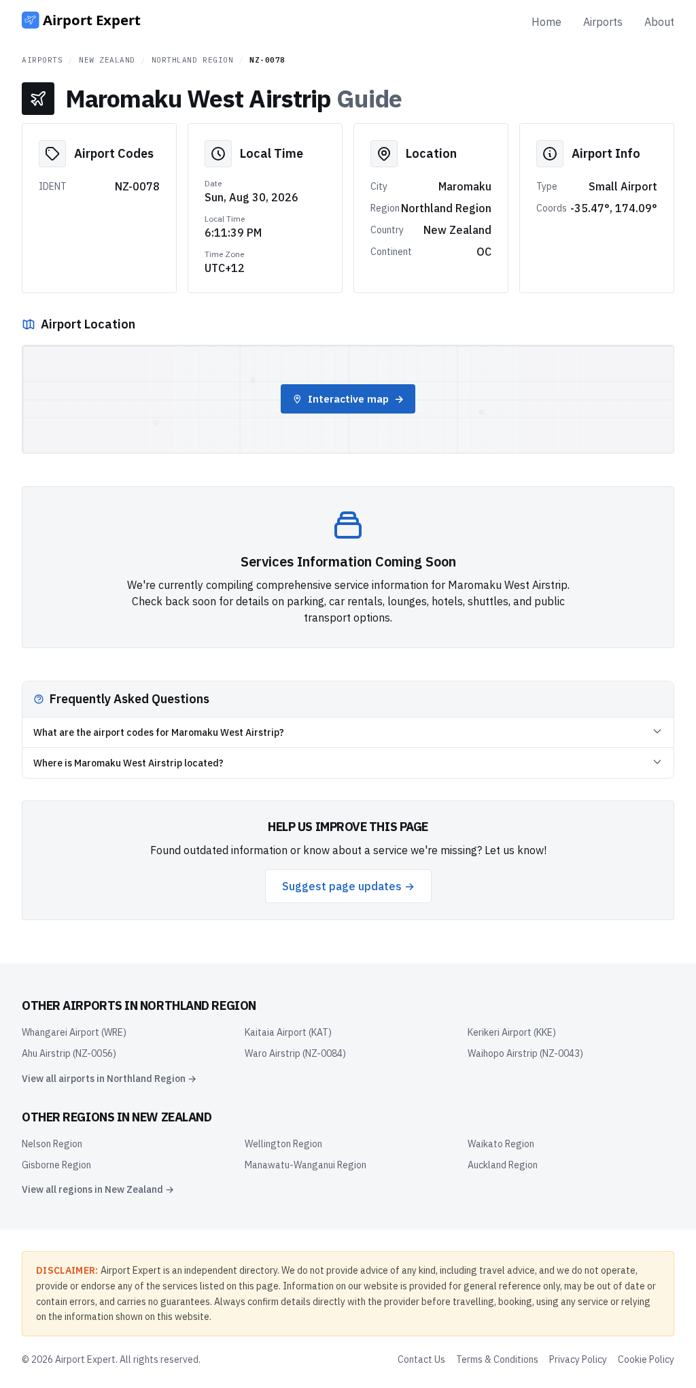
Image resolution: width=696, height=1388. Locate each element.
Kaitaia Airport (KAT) (288, 1032)
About (659, 22)
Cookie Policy (646, 1359)
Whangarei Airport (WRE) (74, 1032)
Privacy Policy (578, 1359)
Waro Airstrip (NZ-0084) (295, 1053)
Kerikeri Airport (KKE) (512, 1032)
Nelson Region (52, 1144)
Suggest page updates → (348, 886)
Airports (603, 22)
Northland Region (193, 60)
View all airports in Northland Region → (109, 1078)
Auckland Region (503, 1165)
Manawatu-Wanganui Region (305, 1165)
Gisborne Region (56, 1165)
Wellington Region (283, 1144)
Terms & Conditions (497, 1359)
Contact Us (421, 1359)
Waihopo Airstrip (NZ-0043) (525, 1053)
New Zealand (107, 60)
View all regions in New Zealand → (98, 1189)
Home (546, 22)
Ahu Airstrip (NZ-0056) (69, 1053)
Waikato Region (501, 1144)
